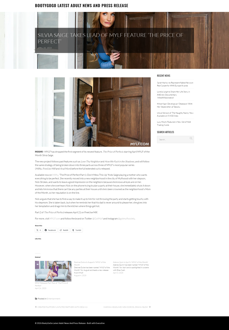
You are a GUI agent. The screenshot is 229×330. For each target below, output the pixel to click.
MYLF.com (55, 218)
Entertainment (53, 298)
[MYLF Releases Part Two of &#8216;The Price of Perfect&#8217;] (53, 271)
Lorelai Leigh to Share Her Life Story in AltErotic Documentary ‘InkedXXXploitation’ (173, 94)
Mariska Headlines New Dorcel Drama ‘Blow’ (126, 307)
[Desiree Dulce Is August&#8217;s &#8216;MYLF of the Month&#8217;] (93, 269)
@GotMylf (97, 218)
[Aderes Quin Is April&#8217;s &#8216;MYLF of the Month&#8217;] (132, 267)
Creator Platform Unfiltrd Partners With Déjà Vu (62, 307)
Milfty (55, 174)
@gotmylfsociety (126, 218)
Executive (100, 323)
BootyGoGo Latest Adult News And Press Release (81, 5)
